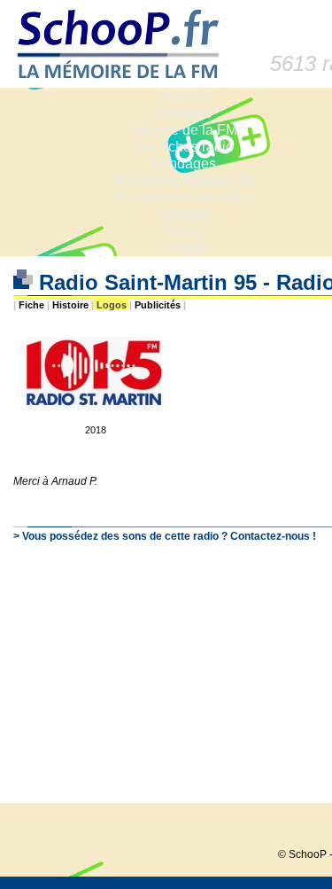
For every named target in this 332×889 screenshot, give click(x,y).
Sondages (183, 163)
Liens (183, 230)
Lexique (183, 214)
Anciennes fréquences (183, 180)
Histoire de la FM (183, 129)
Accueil (183, 96)
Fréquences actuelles (183, 197)
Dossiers (184, 113)
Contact (183, 247)
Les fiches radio (184, 146)
